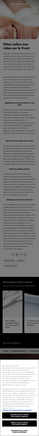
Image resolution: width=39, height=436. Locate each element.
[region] (19, 398)
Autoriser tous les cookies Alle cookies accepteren (19, 415)
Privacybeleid (26, 410)
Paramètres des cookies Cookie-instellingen (19, 431)
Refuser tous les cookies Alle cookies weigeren (19, 423)
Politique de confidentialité (12, 410)
